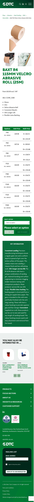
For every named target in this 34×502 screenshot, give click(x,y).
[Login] (26, 4)
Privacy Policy (6, 491)
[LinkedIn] (4, 412)
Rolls (24, 15)
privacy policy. (17, 464)
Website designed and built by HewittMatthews (15, 497)
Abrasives (9, 15)
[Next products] (18, 375)
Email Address (11, 456)
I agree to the (14, 464)
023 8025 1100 (6, 435)
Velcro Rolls (5, 18)
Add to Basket (22, 232)
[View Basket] (23, 4)
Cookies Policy (6, 494)
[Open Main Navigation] (29, 4)
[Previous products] (15, 375)
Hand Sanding (17, 15)
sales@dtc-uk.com (8, 439)
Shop (4, 15)
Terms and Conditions (8, 488)
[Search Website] (20, 4)
